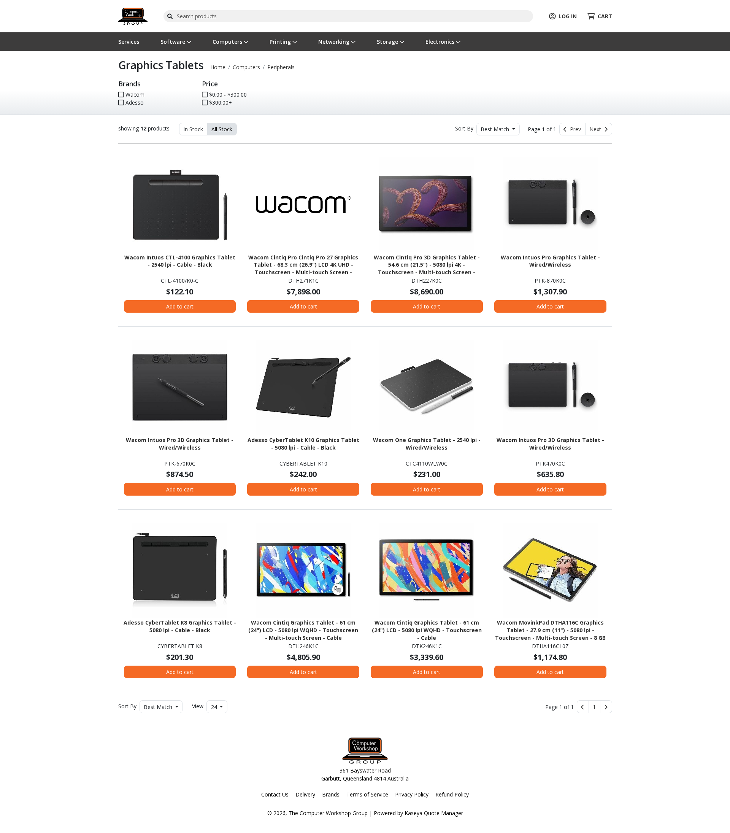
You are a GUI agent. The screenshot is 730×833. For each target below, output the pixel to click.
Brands (331, 794)
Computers (228, 41)
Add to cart (180, 306)
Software (173, 41)
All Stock (221, 129)
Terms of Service (367, 794)
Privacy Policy (411, 794)
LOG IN (568, 16)
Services (128, 41)
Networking (334, 41)
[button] (594, 706)
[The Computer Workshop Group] (133, 15)
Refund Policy (452, 794)
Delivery (305, 794)
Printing (281, 41)
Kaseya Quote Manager (434, 813)
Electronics (440, 41)
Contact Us (275, 794)
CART (605, 16)
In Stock (193, 129)
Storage (388, 41)
